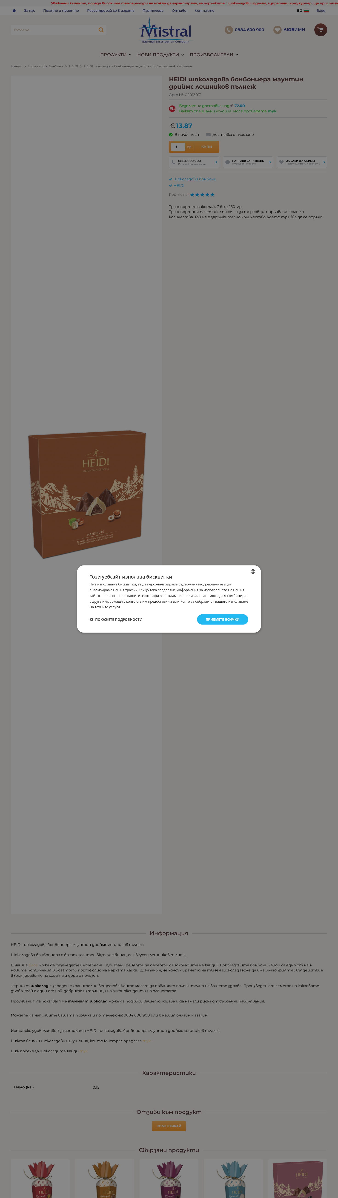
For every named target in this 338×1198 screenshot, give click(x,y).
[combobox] (253, 571)
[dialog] (169, 599)
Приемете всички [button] (223, 619)
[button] (116, 619)
